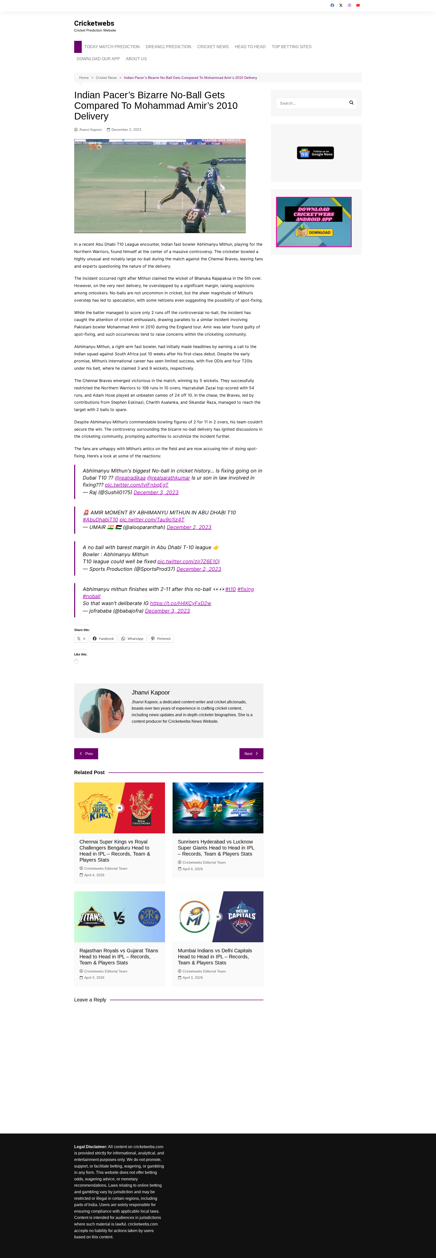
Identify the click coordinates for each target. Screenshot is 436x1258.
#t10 (230, 589)
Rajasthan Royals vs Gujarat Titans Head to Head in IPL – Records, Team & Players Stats (118, 956)
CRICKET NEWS (213, 47)
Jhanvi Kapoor (90, 130)
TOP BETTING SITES (292, 47)
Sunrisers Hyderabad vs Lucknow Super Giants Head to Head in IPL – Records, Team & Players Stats (216, 848)
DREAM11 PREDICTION (168, 47)
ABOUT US (136, 59)
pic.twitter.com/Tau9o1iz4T (152, 520)
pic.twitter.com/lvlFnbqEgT (137, 485)
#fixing (245, 589)
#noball (91, 596)
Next (248, 753)
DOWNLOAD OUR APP (98, 59)
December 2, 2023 (189, 527)
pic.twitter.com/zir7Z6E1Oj (188, 561)
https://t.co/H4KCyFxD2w (180, 603)
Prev (89, 753)
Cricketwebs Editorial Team (105, 868)
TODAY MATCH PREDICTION (112, 47)
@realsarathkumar (168, 478)
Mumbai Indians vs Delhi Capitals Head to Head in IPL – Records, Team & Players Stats (215, 956)
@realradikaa (130, 478)
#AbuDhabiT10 (100, 520)
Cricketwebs (94, 23)
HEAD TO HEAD (250, 47)
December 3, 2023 (156, 492)
